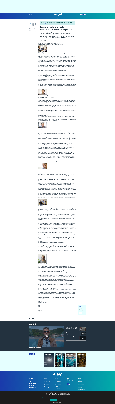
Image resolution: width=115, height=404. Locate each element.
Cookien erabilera (81, 384)
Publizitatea (80, 381)
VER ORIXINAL (46, 23)
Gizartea (31, 385)
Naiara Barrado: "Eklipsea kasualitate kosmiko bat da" (72, 328)
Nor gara (79, 380)
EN (32, 25)
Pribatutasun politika (81, 383)
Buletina (58, 388)
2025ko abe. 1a (68, 368)
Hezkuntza (58, 380)
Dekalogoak (59, 381)
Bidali (80, 313)
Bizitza (31, 379)
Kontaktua (79, 386)
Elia (65, 22)
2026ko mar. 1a (57, 368)
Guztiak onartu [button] (53, 400)
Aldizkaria (82, 14)
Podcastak (47, 387)
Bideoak (47, 386)
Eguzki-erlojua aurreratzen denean (71, 332)
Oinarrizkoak (33, 387)
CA (33, 25)
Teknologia (32, 383)
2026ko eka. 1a (46, 368)
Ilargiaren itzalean (35, 348)
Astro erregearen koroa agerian (71, 337)
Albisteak (47, 380)
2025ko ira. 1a (78, 368)
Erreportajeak (48, 389)
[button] (29, 14)
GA (35, 25)
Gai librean (59, 384)
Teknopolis (32, 324)
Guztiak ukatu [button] (61, 400)
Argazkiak (47, 384)
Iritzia (47, 383)
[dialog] (57, 397)
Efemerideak (59, 383)
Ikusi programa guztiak (82, 342)
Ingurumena (33, 381)
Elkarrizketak (48, 381)
